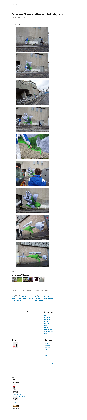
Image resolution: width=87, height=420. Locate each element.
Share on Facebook (14, 271)
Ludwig (46, 359)
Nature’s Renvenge (49, 363)
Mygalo (46, 361)
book (45, 315)
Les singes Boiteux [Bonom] (19, 396)
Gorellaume (47, 351)
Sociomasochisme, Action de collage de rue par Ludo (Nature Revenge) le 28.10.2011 (25, 284)
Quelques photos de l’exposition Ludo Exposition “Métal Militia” (14, 283)
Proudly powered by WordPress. (22, 415)
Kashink (46, 355)
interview (46, 323)
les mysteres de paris (17, 394)
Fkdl (46, 349)
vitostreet (14, 4)
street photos (29, 290)
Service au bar (16, 404)
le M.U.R (46, 325)
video (45, 333)
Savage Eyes (15, 402)
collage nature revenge (38, 290)
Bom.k (46, 343)
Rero (46, 367)
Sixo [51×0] (47, 373)
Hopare (46, 353)
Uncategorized (48, 331)
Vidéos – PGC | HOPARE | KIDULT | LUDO (30, 283)
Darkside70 (47, 345)
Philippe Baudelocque (49, 365)
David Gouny (48, 347)
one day (46, 327)
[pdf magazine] (15, 400)
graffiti (46, 321)
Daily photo (47, 317)
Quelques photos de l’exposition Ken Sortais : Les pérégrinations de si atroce (41, 284)
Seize (46, 369)
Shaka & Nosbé (48, 371)
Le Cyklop (47, 357)
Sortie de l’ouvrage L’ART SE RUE (36, 283)
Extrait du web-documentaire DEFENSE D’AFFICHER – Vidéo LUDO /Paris (19, 284)
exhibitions (47, 319)
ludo (44, 290)
